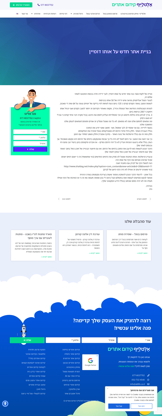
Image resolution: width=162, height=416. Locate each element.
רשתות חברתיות (50, 13)
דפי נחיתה (63, 13)
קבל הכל (119, 406)
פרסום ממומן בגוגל (110, 13)
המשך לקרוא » (142, 253)
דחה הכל (141, 406)
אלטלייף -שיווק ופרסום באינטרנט (133, 13)
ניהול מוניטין (78, 13)
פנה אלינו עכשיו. (126, 366)
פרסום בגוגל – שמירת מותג (132, 234)
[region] (131, 398)
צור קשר (24, 13)
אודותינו (37, 13)
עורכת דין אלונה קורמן (87, 234)
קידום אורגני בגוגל (93, 13)
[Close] (107, 388)
